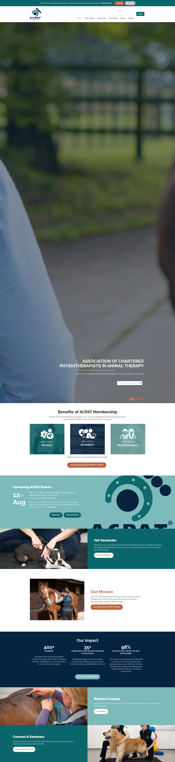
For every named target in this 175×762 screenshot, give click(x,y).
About (122, 18)
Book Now (56, 515)
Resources (102, 18)
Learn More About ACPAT (87, 677)
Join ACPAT (113, 18)
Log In (140, 14)
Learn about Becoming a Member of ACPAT (87, 465)
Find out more (106, 3)
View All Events (72, 515)
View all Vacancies (104, 555)
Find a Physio (90, 18)
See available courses (24, 749)
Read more (52, 507)
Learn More (101, 711)
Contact (131, 18)
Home (79, 18)
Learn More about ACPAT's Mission (106, 607)
